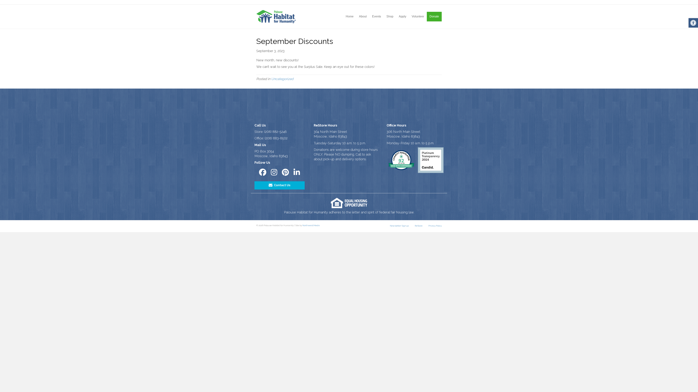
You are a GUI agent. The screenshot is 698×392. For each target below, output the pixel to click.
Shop (389, 16)
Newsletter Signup (399, 225)
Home (350, 16)
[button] (693, 23)
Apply (402, 16)
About (363, 16)
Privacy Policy (435, 225)
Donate (434, 16)
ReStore (418, 225)
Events (376, 16)
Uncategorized (282, 79)
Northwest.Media (311, 225)
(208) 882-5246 (275, 132)
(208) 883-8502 (276, 138)
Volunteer (418, 16)
